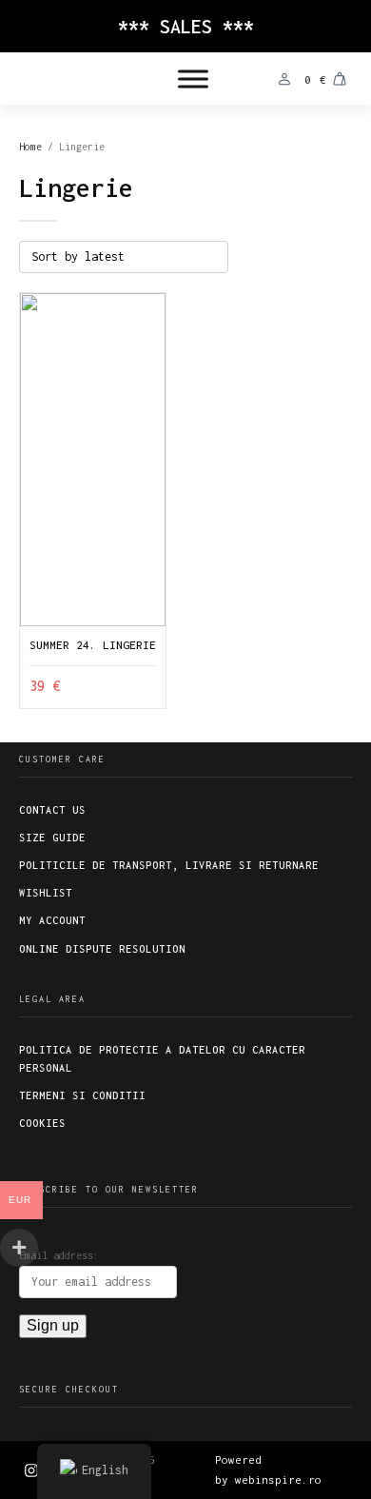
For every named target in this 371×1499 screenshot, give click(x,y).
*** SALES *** (186, 26)
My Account (52, 920)
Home (30, 146)
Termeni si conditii (82, 1095)
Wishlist (45, 892)
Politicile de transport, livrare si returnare (169, 865)
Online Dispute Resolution (102, 949)
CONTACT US (52, 810)
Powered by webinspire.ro (268, 1469)
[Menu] (193, 78)
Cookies (42, 1123)
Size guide (52, 837)
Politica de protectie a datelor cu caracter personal (162, 1059)
